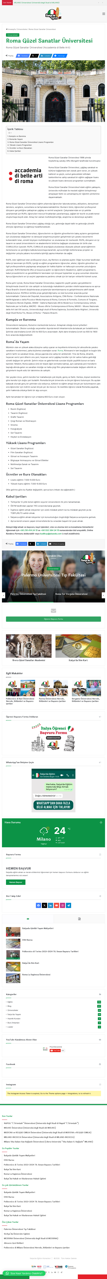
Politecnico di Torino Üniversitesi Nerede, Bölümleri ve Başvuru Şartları (53, 575)
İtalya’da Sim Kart (30, 963)
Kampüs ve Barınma (17, 136)
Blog (9, 1006)
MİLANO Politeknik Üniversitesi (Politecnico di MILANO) (36, 3)
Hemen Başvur (15, 882)
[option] (53, 576)
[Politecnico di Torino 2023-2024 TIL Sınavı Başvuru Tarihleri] (13, 955)
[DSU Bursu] (13, 943)
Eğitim (10, 1002)
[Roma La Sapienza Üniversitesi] (13, 978)
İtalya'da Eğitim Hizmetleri (40, 1258)
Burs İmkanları (13, 1023)
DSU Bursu (27, 940)
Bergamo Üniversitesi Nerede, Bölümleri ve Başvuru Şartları (86, 700)
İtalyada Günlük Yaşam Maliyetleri (38, 928)
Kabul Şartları (15, 151)
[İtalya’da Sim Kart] (13, 967)
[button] (24, 1273)
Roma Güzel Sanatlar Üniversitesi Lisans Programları (32, 142)
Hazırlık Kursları (14, 1019)
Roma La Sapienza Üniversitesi (36, 974)
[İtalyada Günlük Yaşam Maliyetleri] (13, 932)
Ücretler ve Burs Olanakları (20, 148)
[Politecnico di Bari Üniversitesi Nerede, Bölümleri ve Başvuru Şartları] (20, 688)
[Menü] (103, 15)
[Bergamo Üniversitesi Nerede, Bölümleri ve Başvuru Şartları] (86, 688)
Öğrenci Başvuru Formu (53, 619)
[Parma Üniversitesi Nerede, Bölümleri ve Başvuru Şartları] (53, 688)
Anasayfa (12, 29)
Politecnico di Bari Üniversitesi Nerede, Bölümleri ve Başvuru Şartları (20, 701)
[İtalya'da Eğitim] (53, 13)
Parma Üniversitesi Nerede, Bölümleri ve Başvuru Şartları (52, 700)
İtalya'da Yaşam (14, 1014)
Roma (60, 350)
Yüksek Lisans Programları (21, 145)
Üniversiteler (22, 29)
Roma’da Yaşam (16, 139)
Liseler (10, 1027)
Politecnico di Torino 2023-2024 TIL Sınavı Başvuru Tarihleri (50, 951)
